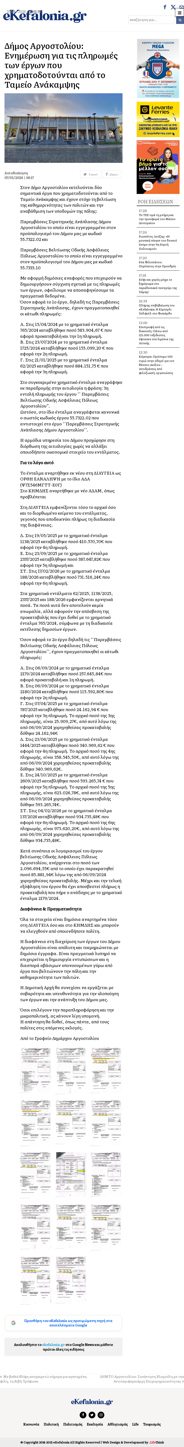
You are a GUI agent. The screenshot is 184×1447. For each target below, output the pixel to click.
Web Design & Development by (133, 1442)
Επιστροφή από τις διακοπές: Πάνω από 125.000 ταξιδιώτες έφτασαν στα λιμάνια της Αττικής (156, 335)
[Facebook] (164, 8)
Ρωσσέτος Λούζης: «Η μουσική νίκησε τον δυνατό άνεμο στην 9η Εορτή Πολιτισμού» (158, 242)
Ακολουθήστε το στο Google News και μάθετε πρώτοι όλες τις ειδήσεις (63, 1347)
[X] (173, 8)
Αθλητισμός (117, 1424)
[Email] (181, 8)
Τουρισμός (152, 1424)
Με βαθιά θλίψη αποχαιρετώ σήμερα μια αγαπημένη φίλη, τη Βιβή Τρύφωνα (43, 1379)
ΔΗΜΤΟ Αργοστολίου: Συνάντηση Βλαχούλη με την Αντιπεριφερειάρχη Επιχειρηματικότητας (142, 1379)
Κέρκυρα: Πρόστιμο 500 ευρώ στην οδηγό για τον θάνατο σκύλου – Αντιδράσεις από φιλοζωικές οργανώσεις (156, 364)
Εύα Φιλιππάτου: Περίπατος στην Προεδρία (158, 264)
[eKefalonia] (45, 15)
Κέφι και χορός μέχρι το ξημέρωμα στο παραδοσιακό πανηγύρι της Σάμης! (158, 285)
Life (135, 1424)
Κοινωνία (31, 1424)
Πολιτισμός (72, 1424)
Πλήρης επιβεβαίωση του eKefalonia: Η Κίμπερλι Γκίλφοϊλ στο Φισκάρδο (157, 309)
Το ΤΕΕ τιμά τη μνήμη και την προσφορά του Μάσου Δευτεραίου (157, 219)
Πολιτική (51, 1424)
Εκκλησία (95, 1424)
